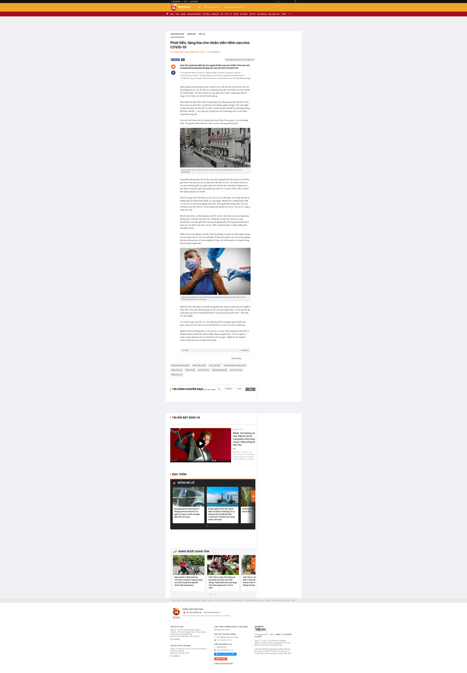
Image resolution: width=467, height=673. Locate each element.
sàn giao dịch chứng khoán (235, 365)
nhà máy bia (204, 370)
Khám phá (191, 34)
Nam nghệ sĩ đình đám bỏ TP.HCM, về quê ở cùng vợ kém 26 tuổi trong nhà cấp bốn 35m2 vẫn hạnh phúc (188, 581)
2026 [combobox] (239, 389)
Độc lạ (202, 34)
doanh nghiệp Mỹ (220, 370)
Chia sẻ (175, 60)
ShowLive (194, 1)
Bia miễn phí (177, 370)
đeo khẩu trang (200, 365)
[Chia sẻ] (173, 72)
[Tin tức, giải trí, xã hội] (182, 7)
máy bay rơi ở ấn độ (212, 7)
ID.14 (185, 1)
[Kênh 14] (176, 613)
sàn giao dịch (215, 365)
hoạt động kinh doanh (180, 365)
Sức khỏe (243, 14)
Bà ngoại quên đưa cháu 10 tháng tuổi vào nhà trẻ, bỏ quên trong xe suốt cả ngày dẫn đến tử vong (187, 513)
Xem (250, 389)
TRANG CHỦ (167, 14)
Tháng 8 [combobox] (228, 389)
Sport (204, 600)
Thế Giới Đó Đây (177, 34)
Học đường (261, 14)
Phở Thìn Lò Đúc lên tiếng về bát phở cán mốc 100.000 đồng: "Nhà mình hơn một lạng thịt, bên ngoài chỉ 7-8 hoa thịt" (223, 582)
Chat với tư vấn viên (226, 654)
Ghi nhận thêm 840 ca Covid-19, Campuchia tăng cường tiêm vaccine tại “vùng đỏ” (210, 73)
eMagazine (176, 1)
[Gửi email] (183, 59)
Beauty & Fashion (194, 14)
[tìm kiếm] (295, 1)
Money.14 (215, 14)
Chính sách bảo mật (223, 664)
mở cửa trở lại (236, 370)
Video (284, 14)
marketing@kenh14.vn (224, 640)
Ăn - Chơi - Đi (226, 14)
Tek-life (252, 14)
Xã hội (236, 14)
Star (172, 14)
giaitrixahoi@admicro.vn (225, 650)
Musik (183, 14)
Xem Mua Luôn (274, 14)
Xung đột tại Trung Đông (234, 7)
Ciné (177, 14)
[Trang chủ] (173, 67)
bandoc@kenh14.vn (214, 612)
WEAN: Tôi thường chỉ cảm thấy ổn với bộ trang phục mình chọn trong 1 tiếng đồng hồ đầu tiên (244, 439)
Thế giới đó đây (250, 600)
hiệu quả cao (177, 375)
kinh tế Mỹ (191, 370)
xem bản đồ (176, 639)
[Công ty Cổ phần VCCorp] (260, 629)
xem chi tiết (220, 659)
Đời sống (206, 14)
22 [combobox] (219, 389)
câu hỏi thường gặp (194, 612)
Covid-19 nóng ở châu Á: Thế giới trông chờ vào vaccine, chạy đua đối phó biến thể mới (212, 75)
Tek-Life (268, 600)
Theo (215, 350)
